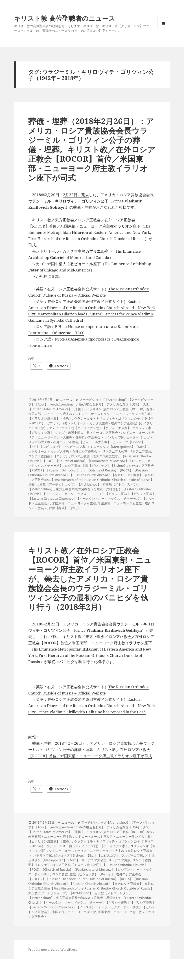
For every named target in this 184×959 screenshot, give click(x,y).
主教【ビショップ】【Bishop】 (104, 465)
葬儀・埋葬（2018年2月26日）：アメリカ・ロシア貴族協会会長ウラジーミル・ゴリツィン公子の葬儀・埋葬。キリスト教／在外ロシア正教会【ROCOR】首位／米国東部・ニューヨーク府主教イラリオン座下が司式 (92, 149)
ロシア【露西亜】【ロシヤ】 (48, 456)
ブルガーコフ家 (74, 447)
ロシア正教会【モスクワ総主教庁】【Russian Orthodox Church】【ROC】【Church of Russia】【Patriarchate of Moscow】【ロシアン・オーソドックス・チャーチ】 (91, 461)
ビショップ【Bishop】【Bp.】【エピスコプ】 (86, 855)
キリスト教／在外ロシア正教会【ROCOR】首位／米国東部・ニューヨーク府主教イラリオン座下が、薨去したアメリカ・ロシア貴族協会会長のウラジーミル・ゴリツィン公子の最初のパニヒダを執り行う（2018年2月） (90, 578)
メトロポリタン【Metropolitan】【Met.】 (117, 447)
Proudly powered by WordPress (52, 949)
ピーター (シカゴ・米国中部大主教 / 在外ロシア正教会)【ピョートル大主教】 (90, 439)
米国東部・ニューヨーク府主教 (74, 503)
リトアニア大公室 (114, 451)
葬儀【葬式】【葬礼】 (64, 508)
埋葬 (31, 484)
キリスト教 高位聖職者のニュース (64, 18)
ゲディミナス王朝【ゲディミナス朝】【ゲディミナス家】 (90, 428)
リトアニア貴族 (140, 451)
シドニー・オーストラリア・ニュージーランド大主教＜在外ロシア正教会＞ (91, 434)
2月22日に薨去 (76, 194)
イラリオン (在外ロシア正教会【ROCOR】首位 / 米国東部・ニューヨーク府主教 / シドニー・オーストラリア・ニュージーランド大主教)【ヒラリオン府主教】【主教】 (91, 414)
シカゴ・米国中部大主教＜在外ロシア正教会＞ (88, 432)
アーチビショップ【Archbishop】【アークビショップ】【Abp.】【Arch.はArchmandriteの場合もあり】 (90, 401)
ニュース (66, 399)
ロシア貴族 (72, 465)
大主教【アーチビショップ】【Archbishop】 (68, 484)
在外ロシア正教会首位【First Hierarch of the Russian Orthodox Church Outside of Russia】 (91, 477)
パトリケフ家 (114, 437)
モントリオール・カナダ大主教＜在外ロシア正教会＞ (90, 449)
